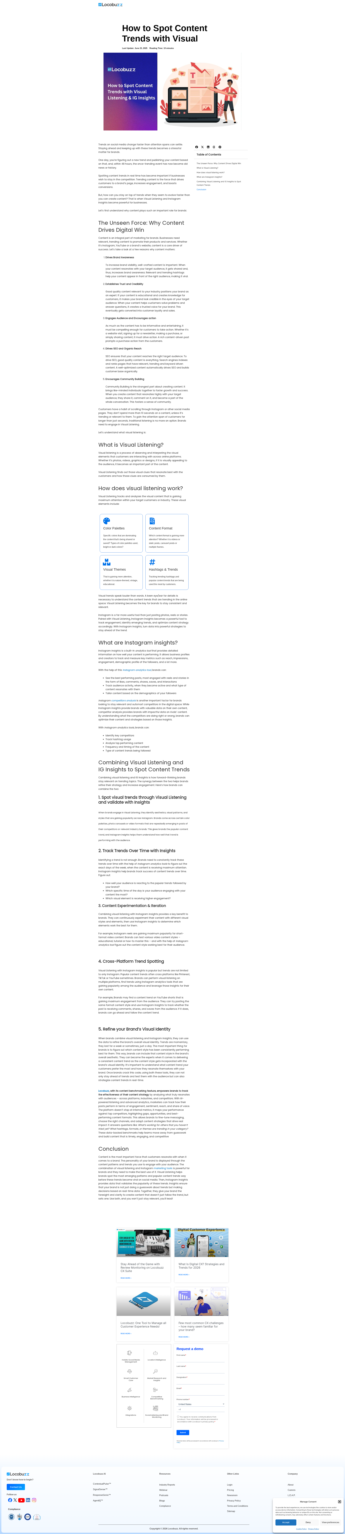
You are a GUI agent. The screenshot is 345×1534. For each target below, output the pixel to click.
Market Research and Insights (156, 1379)
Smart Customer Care (131, 1379)
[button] (339, 1501)
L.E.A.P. (291, 1495)
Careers (291, 1490)
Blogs (162, 1501)
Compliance (165, 1506)
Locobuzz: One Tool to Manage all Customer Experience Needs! (143, 1324)
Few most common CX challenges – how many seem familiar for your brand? (201, 1326)
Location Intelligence (157, 1360)
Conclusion (201, 189)
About (290, 1485)
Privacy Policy (313, 1529)
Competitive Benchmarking (156, 1397)
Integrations (131, 1415)
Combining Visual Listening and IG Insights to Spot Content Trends (219, 183)
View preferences (330, 1522)
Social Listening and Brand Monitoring (156, 1416)
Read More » (126, 1278)
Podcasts (163, 1495)
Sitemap (231, 1511)
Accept (285, 1522)
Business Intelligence (131, 1396)
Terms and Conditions (237, 1506)
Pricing (230, 1490)
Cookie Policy (301, 1529)
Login (229, 1485)
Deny (308, 1522)
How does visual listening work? (211, 172)
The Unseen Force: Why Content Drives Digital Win (219, 163)
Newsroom (232, 1495)
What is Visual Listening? (207, 168)
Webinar (163, 1490)
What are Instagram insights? (209, 177)
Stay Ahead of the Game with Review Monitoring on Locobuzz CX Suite (142, 1267)
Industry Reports (167, 1485)
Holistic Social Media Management (131, 1361)
